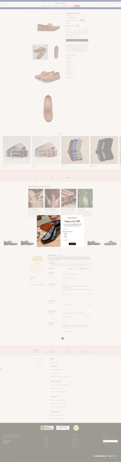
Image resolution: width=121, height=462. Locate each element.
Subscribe (72, 243)
